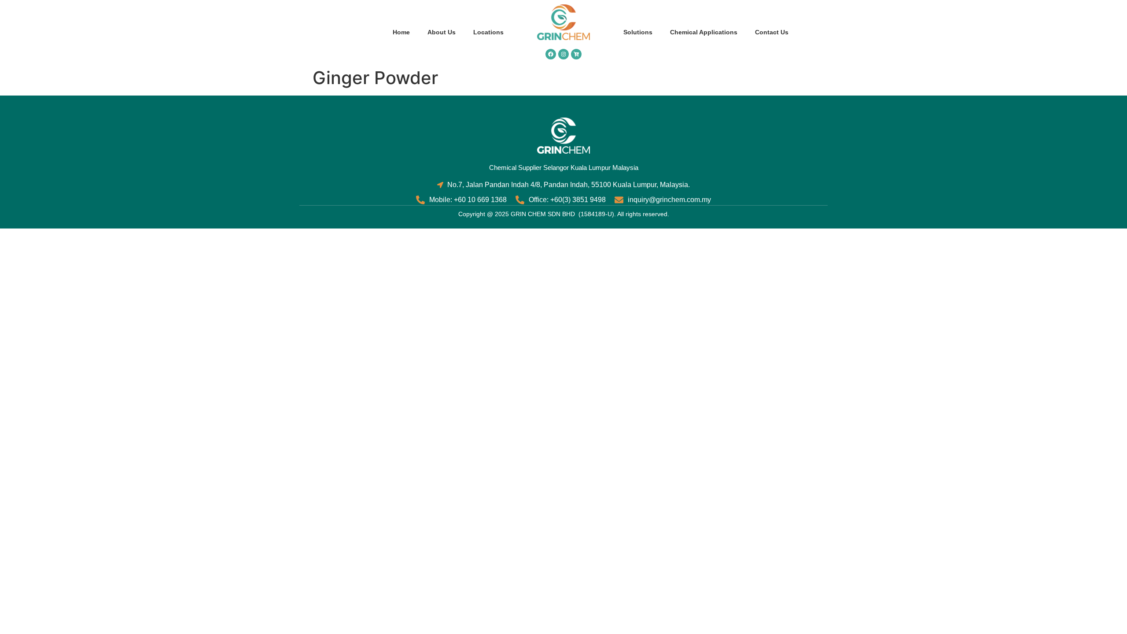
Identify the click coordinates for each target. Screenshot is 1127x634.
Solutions (637, 32)
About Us (441, 32)
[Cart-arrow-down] (576, 54)
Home (401, 32)
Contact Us (771, 32)
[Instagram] (563, 54)
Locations (488, 32)
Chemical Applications (703, 32)
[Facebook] (550, 54)
